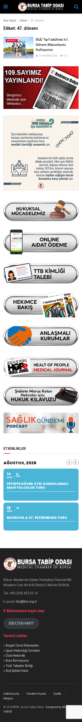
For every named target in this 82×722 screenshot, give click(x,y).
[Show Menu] (5, 7)
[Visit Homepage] (41, 6)
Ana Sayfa (9, 20)
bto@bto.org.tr (26, 601)
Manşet (11, 41)
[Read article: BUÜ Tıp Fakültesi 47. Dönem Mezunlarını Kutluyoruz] (18, 47)
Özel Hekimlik (15, 655)
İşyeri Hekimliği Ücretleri (23, 650)
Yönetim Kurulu (36, 693)
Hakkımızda (11, 693)
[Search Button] (76, 7)
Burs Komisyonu (17, 660)
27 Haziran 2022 (48, 55)
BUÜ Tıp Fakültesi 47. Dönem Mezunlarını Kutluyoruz (52, 44)
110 (64, 55)
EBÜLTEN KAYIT (21, 623)
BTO (16, 707)
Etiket (23, 20)
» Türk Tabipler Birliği (18, 666)
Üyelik (57, 693)
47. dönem (37, 20)
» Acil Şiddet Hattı (15, 670)
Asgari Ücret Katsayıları (22, 645)
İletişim (8, 698)
